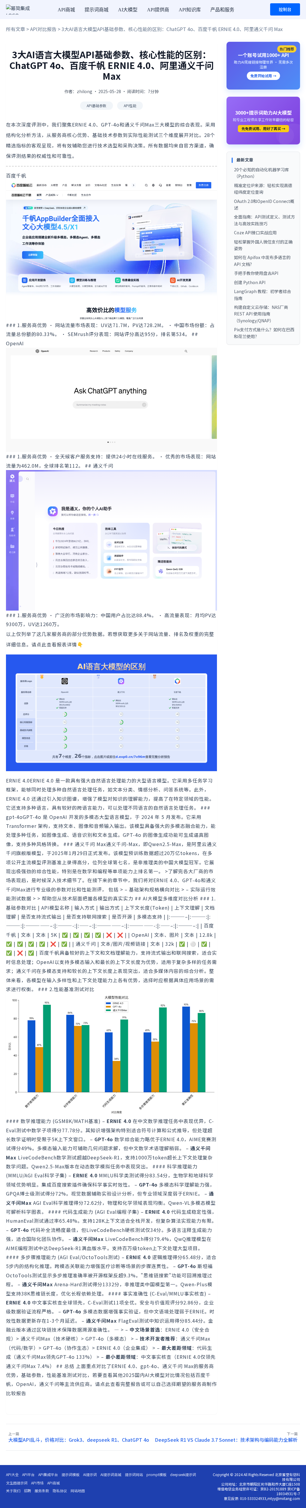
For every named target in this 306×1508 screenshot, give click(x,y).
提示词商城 (96, 9)
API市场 (37, 1483)
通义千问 (103, 465)
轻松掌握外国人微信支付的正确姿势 (263, 245)
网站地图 (78, 1490)
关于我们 (13, 1490)
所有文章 (15, 29)
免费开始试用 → (263, 75)
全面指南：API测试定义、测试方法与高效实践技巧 (264, 220)
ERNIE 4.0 (18, 780)
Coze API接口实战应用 (255, 232)
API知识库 (190, 9)
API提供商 (158, 9)
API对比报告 (43, 29)
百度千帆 (16, 175)
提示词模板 (70, 1474)
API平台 (28, 1474)
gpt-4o (14, 816)
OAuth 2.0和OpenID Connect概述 (264, 204)
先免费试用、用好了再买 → (263, 128)
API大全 (12, 1474)
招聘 (27, 1490)
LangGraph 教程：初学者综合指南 (262, 294)
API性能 (130, 105)
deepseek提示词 (183, 1474)
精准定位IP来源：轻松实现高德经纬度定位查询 (263, 188)
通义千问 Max (90, 844)
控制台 (285, 9)
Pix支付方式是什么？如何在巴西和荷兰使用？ (264, 332)
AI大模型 (127, 9)
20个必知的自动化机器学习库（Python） (261, 173)
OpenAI (15, 343)
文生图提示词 (16, 1483)
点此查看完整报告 (120, 1383)
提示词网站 (134, 1474)
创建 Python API (249, 282)
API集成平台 (48, 1474)
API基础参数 (96, 105)
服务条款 (42, 1490)
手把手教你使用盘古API (256, 273)
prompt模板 (156, 1474)
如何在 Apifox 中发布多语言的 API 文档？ (262, 260)
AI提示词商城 (110, 1474)
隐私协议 (60, 1490)
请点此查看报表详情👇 (57, 644)
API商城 (66, 9)
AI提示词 (90, 1474)
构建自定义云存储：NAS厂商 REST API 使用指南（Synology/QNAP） (261, 314)
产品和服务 (222, 9)
